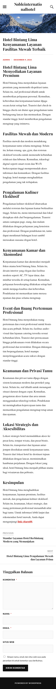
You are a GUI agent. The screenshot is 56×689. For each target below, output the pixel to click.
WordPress (35, 683)
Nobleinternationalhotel (28, 6)
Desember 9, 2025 (23, 60)
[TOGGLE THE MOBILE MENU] (4, 7)
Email (7, 628)
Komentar (10, 580)
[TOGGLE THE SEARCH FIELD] (51, 7)
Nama (7, 614)
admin (6, 60)
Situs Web (8, 642)
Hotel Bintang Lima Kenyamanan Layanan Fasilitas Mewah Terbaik (24, 44)
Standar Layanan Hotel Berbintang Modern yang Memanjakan (23, 539)
